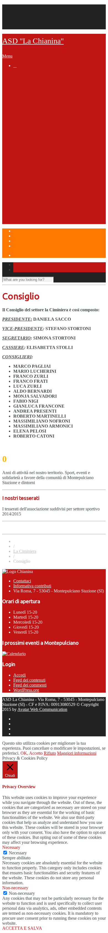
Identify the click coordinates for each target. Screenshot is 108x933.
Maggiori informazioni (76, 753)
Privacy (20, 16)
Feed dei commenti (30, 685)
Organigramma (39, 96)
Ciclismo (33, 159)
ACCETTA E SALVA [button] (22, 928)
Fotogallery (46, 138)
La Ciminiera (36, 175)
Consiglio (44, 127)
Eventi (19, 201)
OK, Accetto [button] (31, 753)
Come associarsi (41, 106)
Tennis (31, 122)
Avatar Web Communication (42, 709)
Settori (20, 117)
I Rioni (30, 190)
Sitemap (20, 26)
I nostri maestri (50, 132)
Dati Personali (25, 21)
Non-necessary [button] (15, 887)
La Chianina (25, 80)
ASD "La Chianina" (33, 41)
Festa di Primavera (42, 206)
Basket (31, 164)
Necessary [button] (11, 847)
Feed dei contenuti (29, 680)
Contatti (20, 11)
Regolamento (48, 148)
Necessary (18, 852)
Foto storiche (48, 90)
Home (18, 6)
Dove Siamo (25, 222)
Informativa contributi (32, 586)
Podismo (33, 143)
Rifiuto (50, 753)
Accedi (19, 675)
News (18, 75)
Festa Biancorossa (42, 211)
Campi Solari (26, 217)
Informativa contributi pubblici (54, 111)
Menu (7, 56)
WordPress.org (26, 690)
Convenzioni (36, 101)
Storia (30, 85)
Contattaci (22, 581)
